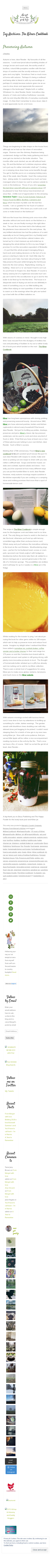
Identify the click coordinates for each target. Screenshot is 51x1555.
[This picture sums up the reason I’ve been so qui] (10, 1336)
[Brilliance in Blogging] (11, 1053)
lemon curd (13, 855)
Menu (25, 8)
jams (19, 852)
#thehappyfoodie (23, 831)
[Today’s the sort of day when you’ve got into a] (10, 1263)
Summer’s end (10, 1125)
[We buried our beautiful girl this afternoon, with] (10, 1294)
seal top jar (35, 867)
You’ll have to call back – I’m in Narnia (10, 1131)
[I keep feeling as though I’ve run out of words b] (10, 1409)
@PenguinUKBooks (32, 834)
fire (22, 846)
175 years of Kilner (38, 831)
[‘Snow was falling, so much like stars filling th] (10, 1388)
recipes (39, 864)
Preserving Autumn (18, 47)
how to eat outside (10, 852)
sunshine (44, 870)
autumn (20, 837)
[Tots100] (11, 1518)
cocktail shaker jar (26, 843)
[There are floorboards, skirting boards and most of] (10, 1305)
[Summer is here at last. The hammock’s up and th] (10, 1273)
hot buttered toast (38, 849)
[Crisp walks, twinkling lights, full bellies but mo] (10, 1441)
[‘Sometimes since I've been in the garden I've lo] (10, 1252)
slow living (26, 870)
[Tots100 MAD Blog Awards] (11, 1065)
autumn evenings (29, 837)
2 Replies (6, 54)
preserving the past (36, 861)
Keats (24, 852)
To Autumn (38, 873)
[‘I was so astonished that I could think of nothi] (10, 1315)
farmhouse (16, 846)
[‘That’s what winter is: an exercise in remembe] (10, 1430)
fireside (27, 846)
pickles (37, 858)
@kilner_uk (19, 834)
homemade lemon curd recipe (19, 849)
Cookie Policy (8, 1545)
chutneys (15, 843)
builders (17, 840)
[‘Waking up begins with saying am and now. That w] (10, 1399)
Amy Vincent (10, 1188)
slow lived (17, 870)
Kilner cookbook (38, 852)
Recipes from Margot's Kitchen (14, 828)
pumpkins (22, 864)
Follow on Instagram (11, 1469)
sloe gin (10, 870)
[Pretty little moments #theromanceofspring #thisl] (10, 1326)
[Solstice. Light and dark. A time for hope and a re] (10, 1451)
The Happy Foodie (10, 873)
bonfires (10, 840)
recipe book (31, 864)
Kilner (29, 852)
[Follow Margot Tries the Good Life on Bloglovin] (11, 984)
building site (32, 840)
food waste (35, 846)
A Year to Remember (9, 1214)
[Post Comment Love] (11, 1534)
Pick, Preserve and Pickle (24, 858)
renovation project (23, 867)
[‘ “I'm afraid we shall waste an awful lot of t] (10, 1420)
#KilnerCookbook (9, 831)
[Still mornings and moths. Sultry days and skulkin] (10, 1242)
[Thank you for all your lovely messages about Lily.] (10, 1284)
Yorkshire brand (24, 876)
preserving (13, 861)
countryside (38, 843)
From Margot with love (11, 1173)
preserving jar (23, 861)
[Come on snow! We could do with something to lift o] (10, 1367)
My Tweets (9, 1091)
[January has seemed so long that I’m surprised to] (10, 1378)
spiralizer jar (35, 870)
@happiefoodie (9, 834)
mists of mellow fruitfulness (28, 855)
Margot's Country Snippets (32, 825)
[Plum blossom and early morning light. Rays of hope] (10, 1346)
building (24, 840)
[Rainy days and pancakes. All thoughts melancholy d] (10, 1357)
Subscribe (10, 1038)
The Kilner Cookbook (22, 529)
